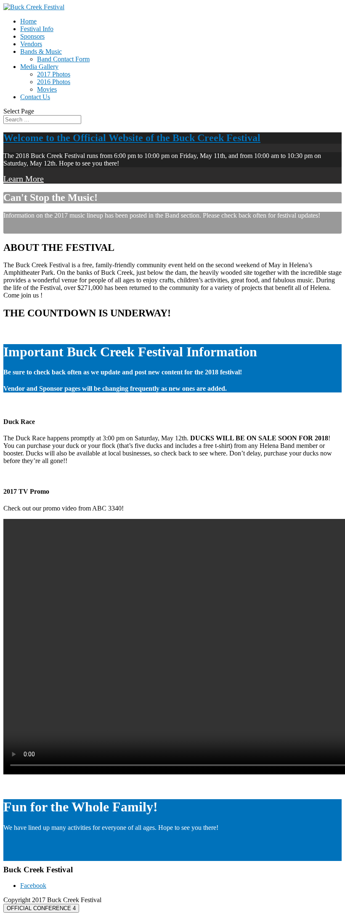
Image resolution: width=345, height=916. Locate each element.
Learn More (23, 178)
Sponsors (32, 36)
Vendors (31, 43)
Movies (47, 89)
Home (28, 21)
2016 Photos (53, 81)
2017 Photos (53, 74)
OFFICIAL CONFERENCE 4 (41, 908)
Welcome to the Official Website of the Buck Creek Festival (131, 137)
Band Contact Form (63, 59)
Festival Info (36, 28)
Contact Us (35, 96)
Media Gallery (39, 66)
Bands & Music (41, 51)
